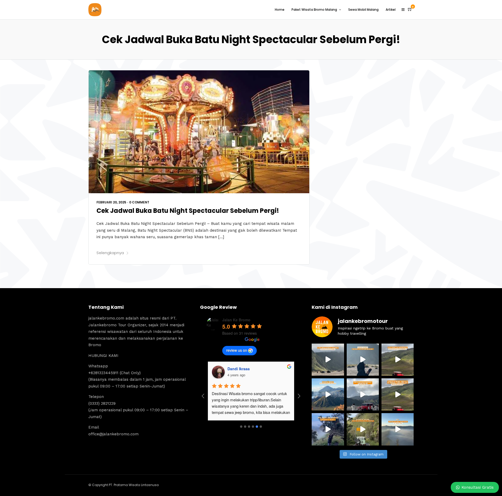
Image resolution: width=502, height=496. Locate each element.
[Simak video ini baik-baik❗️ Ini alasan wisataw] (363, 394)
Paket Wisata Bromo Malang (314, 9)
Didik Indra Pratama (244, 368)
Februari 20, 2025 (111, 202)
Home (279, 9)
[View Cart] (410, 9)
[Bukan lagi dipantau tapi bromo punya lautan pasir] (363, 360)
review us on (236, 350)
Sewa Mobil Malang (363, 9)
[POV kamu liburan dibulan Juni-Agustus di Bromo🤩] (328, 429)
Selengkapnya (110, 252)
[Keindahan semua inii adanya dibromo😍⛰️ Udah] (397, 360)
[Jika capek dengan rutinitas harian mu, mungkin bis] (328, 360)
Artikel (391, 9)
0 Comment (139, 202)
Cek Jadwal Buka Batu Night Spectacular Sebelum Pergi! (187, 210)
